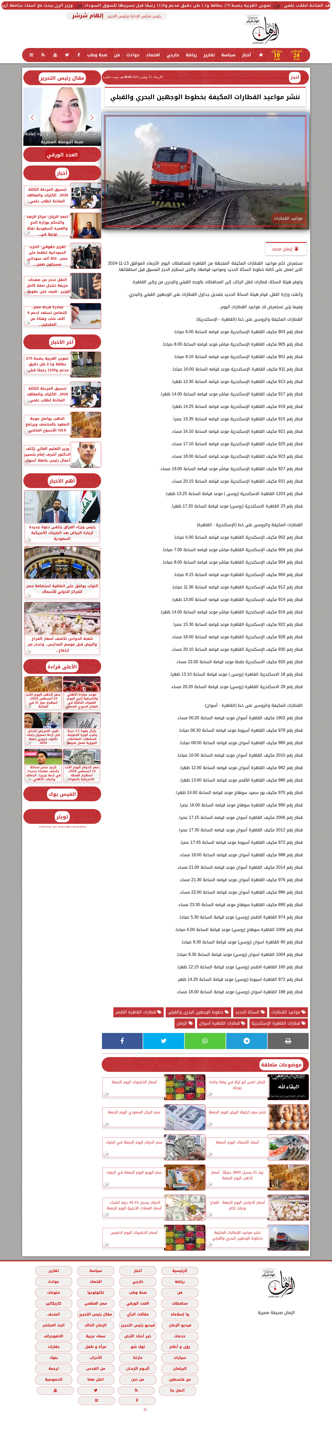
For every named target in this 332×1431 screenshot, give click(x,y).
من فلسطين (180, 1379)
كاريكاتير (53, 1303)
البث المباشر (53, 1325)
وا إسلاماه (179, 1314)
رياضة (191, 55)
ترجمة (53, 1368)
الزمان (183, 1023)
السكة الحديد (248, 1012)
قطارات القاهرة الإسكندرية (276, 1023)
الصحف (53, 1314)
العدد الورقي (62, 155)
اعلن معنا (95, 1379)
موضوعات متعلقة (281, 1065)
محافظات (180, 1303)
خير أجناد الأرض (137, 1335)
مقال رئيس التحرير (62, 78)
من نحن (137, 1379)
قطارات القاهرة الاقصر (136, 1012)
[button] (92, 117)
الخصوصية (53, 1379)
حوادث (133, 55)
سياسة (228, 55)
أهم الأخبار (62, 481)
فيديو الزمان (180, 1325)
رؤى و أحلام (179, 1346)
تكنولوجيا (95, 1292)
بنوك (53, 1357)
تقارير (209, 55)
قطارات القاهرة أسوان (220, 1023)
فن (117, 55)
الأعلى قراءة (62, 667)
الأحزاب (95, 1357)
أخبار (246, 55)
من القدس (95, 1368)
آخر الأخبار (62, 342)
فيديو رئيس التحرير (138, 1325)
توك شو (137, 1346)
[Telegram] (246, 1041)
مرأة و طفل (95, 1346)
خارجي (173, 55)
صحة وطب (97, 55)
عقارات (53, 1346)
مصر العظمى (95, 1303)
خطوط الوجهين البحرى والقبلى (196, 1012)
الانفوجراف (53, 1335)
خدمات (179, 1335)
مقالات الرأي (138, 1314)
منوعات (53, 1292)
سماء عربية (95, 1335)
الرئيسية (179, 1270)
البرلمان (179, 1368)
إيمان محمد (282, 249)
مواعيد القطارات (286, 1012)
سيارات (180, 1357)
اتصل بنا (177, 1390)
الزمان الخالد (95, 1325)
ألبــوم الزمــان (137, 1368)
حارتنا (137, 1357)
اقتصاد (153, 55)
